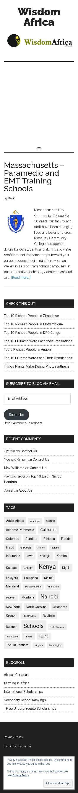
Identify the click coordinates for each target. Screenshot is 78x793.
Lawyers (12, 578)
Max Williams (14, 468)
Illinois (41, 547)
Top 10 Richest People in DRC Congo (32, 333)
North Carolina (36, 607)
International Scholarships (23, 692)
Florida (66, 539)
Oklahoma (60, 607)
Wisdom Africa (39, 17)
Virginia (39, 645)
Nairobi (49, 597)
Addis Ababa (15, 521)
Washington (55, 645)
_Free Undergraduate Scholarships (30, 708)
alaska (50, 521)
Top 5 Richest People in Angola (27, 349)
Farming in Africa (16, 683)
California (48, 529)
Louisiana (31, 578)
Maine (48, 578)
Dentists (31, 539)
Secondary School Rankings (25, 700)
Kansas (11, 568)
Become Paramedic (20, 530)
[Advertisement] (39, 103)
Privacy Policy (13, 737)
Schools (34, 626)
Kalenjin (45, 556)
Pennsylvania (30, 615)
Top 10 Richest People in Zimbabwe (31, 316)
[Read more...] (21, 277)
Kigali (66, 568)
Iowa (29, 556)
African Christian (16, 675)
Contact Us (29, 451)
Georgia (25, 547)
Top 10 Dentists (17, 645)
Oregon (11, 616)
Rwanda (11, 627)
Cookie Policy (21, 775)
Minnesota (53, 586)
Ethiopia (49, 539)
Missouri (10, 597)
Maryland (12, 586)
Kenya (47, 566)
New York (13, 607)
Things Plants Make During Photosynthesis (37, 366)
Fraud (10, 547)
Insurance (13, 556)
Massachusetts (33, 586)
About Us (25, 490)
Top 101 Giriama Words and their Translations (38, 341)
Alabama (35, 521)
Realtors (49, 616)
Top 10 (44, 636)
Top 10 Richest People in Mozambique (33, 324)
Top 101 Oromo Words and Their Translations (38, 358)
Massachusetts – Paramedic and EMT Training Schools (34, 177)
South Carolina (57, 627)
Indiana (55, 547)
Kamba (62, 556)
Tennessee (12, 636)
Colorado (12, 539)
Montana (28, 597)
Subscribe (16, 415)
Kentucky (27, 568)
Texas (28, 636)
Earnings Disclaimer (17, 746)
